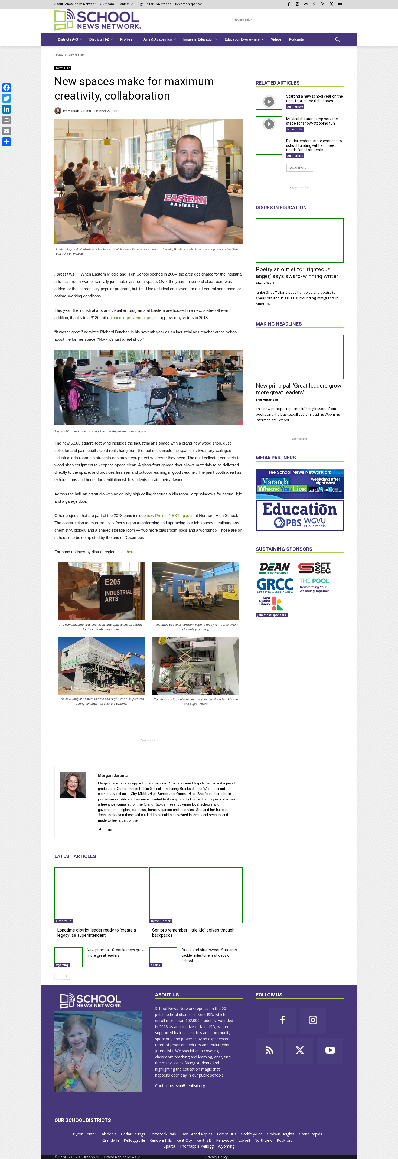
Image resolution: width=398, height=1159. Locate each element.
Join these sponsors (271, 615)
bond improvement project (136, 317)
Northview (263, 1140)
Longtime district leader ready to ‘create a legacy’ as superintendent (96, 933)
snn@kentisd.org (190, 1085)
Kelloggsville (135, 1140)
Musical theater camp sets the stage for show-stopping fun (312, 121)
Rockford (285, 1140)
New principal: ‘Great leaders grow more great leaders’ (298, 389)
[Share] (6, 141)
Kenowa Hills (161, 1140)
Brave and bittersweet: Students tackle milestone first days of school (209, 955)
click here (126, 551)
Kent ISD (204, 1140)
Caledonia (108, 1134)
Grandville (63, 921)
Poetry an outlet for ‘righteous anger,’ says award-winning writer (297, 272)
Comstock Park (163, 1134)
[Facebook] (6, 87)
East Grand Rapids (197, 1134)
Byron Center (161, 921)
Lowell (245, 1140)
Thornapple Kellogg (197, 1146)
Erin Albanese (267, 400)
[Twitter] (6, 98)
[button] (337, 39)
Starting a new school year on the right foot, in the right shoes (314, 98)
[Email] (6, 130)
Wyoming (62, 965)
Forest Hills (75, 55)
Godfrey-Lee (252, 1134)
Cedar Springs (133, 1134)
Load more (297, 167)
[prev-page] (57, 976)
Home (59, 55)
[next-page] (66, 976)
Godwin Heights (281, 1134)
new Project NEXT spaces (170, 515)
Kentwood (225, 1140)
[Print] (6, 120)
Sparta (155, 965)
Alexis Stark (265, 283)
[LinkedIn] (6, 109)
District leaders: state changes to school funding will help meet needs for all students (314, 145)
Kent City (184, 1140)
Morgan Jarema (79, 110)
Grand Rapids (311, 1134)
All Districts (295, 107)
